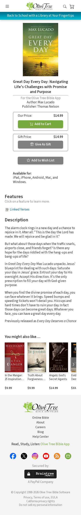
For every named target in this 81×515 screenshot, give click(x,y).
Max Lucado (46, 102)
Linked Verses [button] (19, 209)
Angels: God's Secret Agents (58, 377)
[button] (64, 7)
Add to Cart (42, 124)
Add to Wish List (42, 160)
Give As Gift (42, 144)
